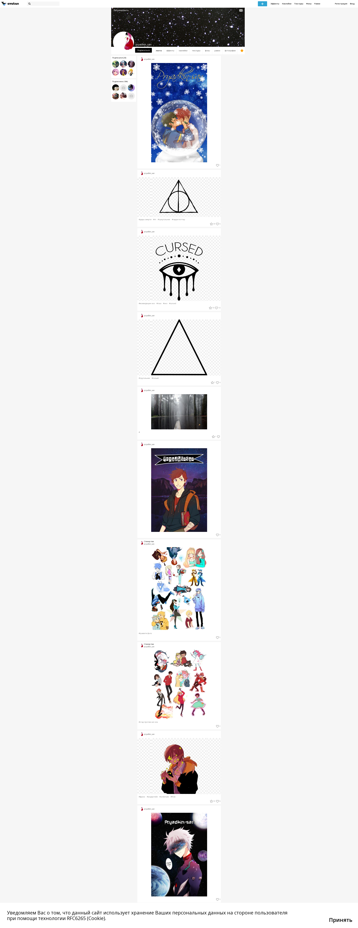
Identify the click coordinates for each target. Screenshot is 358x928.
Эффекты (275, 3)
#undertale (164, 797)
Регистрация (341, 3)
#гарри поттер (178, 219)
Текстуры (298, 3)
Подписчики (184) (120, 81)
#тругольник (144, 378)
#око (165, 303)
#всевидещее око (147, 303)
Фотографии (230, 50)
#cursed (172, 303)
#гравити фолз (145, 633)
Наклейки (286, 3)
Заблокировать (121, 10)
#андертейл (152, 797)
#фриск (142, 797)
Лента (159, 50)
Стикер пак (149, 541)
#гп (154, 219)
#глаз (158, 303)
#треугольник (164, 219)
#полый (155, 378)
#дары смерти (145, 219)
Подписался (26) (119, 57)
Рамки (317, 3)
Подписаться (143, 50)
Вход (352, 3)
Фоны (309, 3)
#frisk (173, 797)
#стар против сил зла (148, 722)
